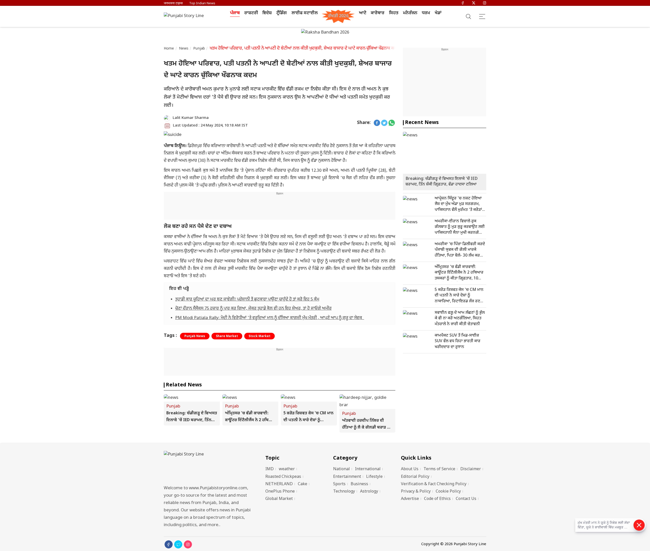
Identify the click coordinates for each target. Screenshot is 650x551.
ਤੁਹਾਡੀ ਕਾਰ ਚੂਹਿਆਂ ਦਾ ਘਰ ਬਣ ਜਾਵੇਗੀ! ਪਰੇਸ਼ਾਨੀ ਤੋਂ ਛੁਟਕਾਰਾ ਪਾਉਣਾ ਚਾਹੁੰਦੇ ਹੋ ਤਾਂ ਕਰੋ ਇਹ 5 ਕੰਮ (247, 299)
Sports (339, 484)
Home (169, 48)
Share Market (227, 336)
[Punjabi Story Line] (185, 16)
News (184, 48)
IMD (269, 469)
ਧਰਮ (426, 13)
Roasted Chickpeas (283, 477)
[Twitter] (473, 3)
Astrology (369, 491)
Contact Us (466, 499)
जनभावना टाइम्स (173, 3)
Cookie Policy (448, 491)
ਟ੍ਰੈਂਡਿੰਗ (281, 13)
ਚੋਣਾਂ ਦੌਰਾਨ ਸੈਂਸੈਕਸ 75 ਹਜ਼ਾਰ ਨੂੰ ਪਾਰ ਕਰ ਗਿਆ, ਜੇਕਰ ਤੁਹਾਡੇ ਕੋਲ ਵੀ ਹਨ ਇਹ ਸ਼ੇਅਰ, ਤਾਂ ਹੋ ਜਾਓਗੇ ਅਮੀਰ (253, 308)
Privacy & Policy (416, 491)
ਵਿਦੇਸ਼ (267, 13)
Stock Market (259, 336)
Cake (302, 484)
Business (359, 484)
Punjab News (194, 336)
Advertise (410, 499)
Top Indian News (202, 3)
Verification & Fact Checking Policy (433, 484)
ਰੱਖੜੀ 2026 (338, 16)
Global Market (279, 499)
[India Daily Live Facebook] (377, 123)
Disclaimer (470, 469)
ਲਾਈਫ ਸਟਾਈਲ (304, 13)
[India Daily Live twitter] (384, 123)
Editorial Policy (415, 477)
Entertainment (347, 477)
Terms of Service (439, 469)
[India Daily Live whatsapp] (391, 123)
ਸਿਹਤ (393, 13)
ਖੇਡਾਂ (438, 13)
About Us (409, 469)
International (368, 469)
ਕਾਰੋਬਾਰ (377, 13)
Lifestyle (374, 477)
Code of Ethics (437, 499)
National (341, 469)
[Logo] (208, 466)
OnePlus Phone (280, 491)
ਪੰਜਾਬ (235, 13)
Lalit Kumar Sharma (191, 118)
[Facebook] (462, 3)
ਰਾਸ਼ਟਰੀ (251, 13)
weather (287, 469)
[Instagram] (484, 3)
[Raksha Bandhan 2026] (325, 33)
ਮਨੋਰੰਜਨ (410, 13)
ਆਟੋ (362, 13)
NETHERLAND (279, 484)
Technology (344, 491)
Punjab (199, 48)
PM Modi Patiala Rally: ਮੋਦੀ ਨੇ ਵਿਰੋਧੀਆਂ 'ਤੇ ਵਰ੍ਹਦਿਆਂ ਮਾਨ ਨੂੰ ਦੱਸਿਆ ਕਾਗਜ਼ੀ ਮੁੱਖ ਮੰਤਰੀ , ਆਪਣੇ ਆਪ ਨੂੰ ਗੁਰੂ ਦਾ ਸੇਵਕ (269, 318)
